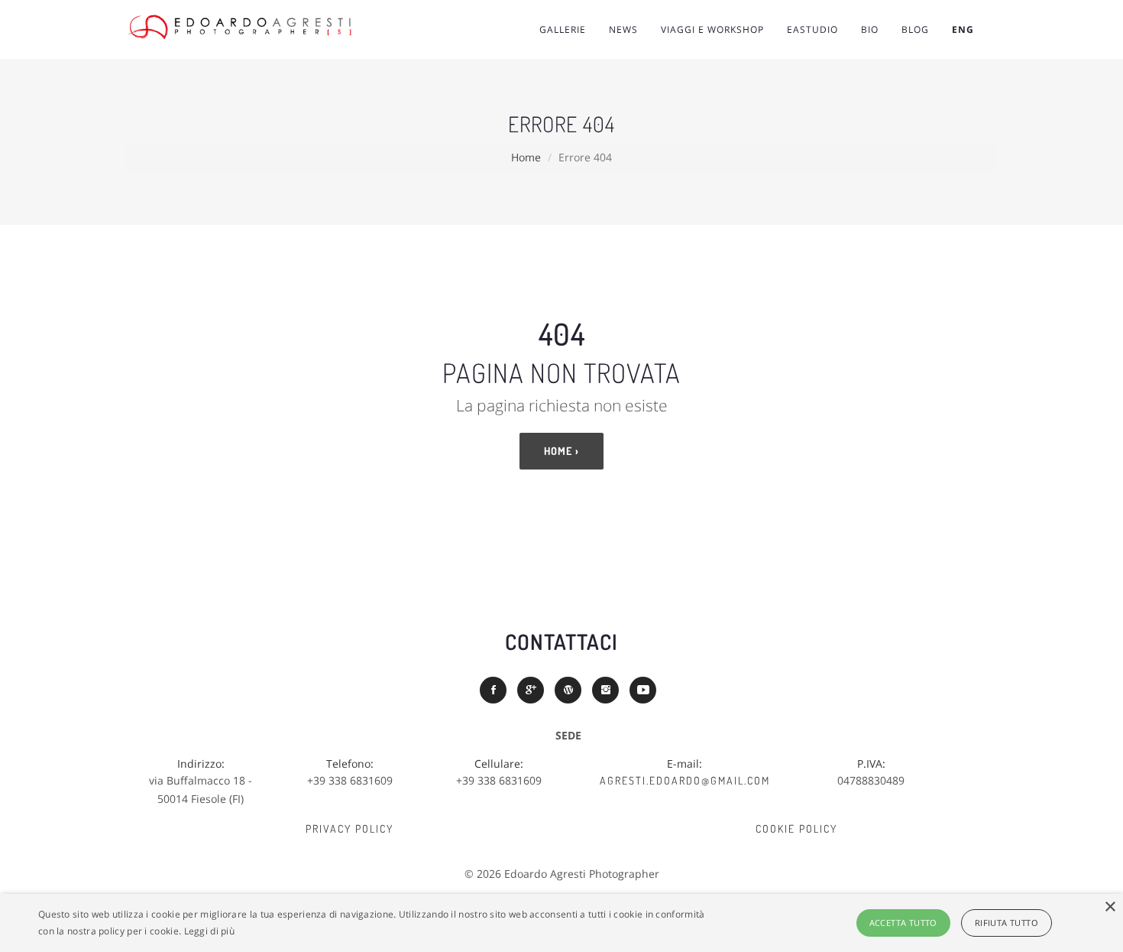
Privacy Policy (349, 828)
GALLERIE (562, 29)
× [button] (1109, 907)
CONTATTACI (561, 641)
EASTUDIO (812, 29)
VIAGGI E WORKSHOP (712, 29)
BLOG (915, 29)
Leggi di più (209, 930)
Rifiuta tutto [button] (1006, 922)
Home (526, 157)
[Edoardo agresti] (263, 27)
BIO (870, 29)
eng (963, 29)
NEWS (623, 29)
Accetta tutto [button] (903, 922)
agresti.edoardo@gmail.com (685, 780)
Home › (561, 450)
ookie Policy (799, 828)
